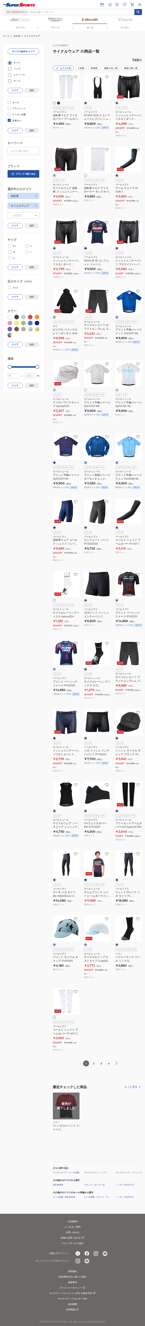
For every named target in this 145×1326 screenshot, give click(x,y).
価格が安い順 (111, 68)
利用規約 (72, 1271)
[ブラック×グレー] (54, 317)
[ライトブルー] (116, 462)
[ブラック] (58, 103)
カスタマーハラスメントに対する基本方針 (70, 1293)
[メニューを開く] (139, 5)
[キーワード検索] (138, 12)
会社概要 (72, 1304)
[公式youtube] (105, 1253)
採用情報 (70, 1309)
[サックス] (54, 944)
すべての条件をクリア (23, 51)
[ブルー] (116, 317)
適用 (31, 90)
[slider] (10, 367)
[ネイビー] (85, 248)
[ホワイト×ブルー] (116, 389)
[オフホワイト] (85, 389)
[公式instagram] (96, 1253)
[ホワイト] (54, 103)
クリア (15, 90)
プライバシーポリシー (70, 1287)
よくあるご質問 (72, 1226)
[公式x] (78, 1253)
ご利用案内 (72, 1221)
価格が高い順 (131, 68)
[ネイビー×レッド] (116, 600)
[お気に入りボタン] (75, 77)
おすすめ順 (65, 68)
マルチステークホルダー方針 (72, 1298)
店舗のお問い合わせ (70, 1237)
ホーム (6, 35)
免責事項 (72, 1282)
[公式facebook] (87, 1253)
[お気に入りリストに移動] (124, 4)
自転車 (17, 35)
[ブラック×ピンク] (54, 175)
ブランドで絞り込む (25, 173)
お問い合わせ (72, 1232)
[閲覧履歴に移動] (117, 5)
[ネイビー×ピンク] (54, 669)
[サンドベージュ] (54, 389)
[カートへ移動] (132, 4)
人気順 (81, 68)
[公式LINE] (87, 1261)
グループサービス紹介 (72, 1243)
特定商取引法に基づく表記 (72, 1276)
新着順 (94, 68)
